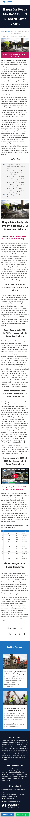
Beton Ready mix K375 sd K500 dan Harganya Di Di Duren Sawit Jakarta (16, 191)
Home (2, 31)
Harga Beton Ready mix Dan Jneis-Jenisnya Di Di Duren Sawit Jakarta (16, 167)
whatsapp (23, 814)
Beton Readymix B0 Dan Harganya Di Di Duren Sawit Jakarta (16, 173)
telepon (8, 814)
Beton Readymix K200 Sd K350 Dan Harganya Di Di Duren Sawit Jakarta (16, 185)
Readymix (7, 31)
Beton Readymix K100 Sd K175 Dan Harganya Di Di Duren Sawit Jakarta (16, 179)
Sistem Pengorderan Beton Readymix (15, 196)
